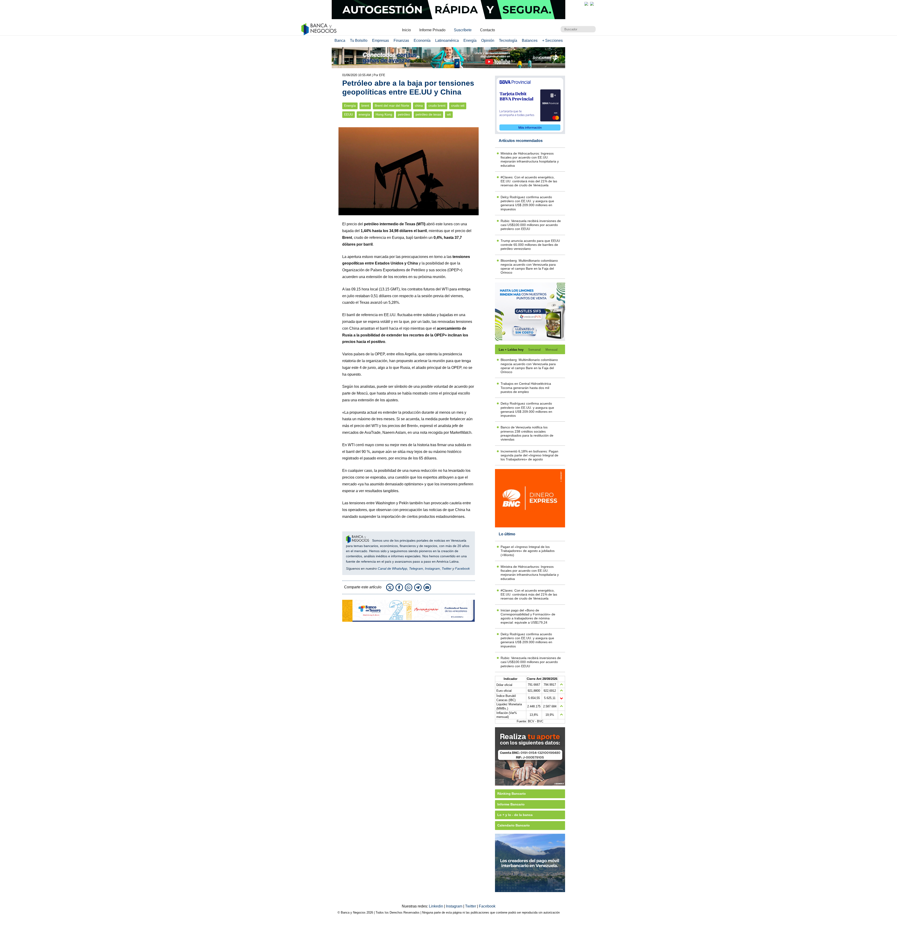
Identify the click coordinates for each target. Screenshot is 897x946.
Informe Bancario (511, 804)
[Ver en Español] (592, 4)
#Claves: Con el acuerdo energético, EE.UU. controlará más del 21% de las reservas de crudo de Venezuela (529, 181)
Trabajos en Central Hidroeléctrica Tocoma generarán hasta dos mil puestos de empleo (526, 388)
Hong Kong (384, 114)
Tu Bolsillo (358, 40)
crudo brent (436, 105)
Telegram (416, 568)
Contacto (487, 30)
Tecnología (508, 40)
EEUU (348, 114)
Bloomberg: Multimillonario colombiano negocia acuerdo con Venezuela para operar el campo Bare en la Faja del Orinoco (529, 267)
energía (364, 114)
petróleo (404, 114)
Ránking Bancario (511, 793)
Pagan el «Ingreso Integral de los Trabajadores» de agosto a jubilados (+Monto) (528, 551)
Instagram (432, 568)
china (419, 105)
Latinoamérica (447, 40)
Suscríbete (463, 30)
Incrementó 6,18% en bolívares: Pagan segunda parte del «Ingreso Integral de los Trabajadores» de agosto (529, 455)
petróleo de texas (428, 114)
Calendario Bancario (513, 825)
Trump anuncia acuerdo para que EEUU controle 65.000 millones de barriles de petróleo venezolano (530, 245)
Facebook (462, 568)
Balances (529, 40)
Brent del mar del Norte (392, 105)
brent (365, 105)
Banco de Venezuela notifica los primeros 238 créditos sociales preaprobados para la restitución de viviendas (527, 433)
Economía (422, 40)
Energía (470, 40)
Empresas (380, 40)
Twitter (447, 568)
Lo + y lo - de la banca (515, 815)
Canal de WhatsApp (392, 568)
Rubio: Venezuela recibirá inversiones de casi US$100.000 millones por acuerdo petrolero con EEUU (531, 225)
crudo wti (457, 105)
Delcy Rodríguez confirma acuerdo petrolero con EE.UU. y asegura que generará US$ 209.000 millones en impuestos (527, 203)
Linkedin (436, 906)
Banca (340, 40)
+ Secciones (552, 40)
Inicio (406, 30)
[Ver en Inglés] (586, 4)
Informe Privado (432, 30)
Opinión (487, 40)
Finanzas (401, 40)
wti (449, 114)
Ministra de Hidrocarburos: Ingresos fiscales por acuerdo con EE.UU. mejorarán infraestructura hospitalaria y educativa (530, 159)
